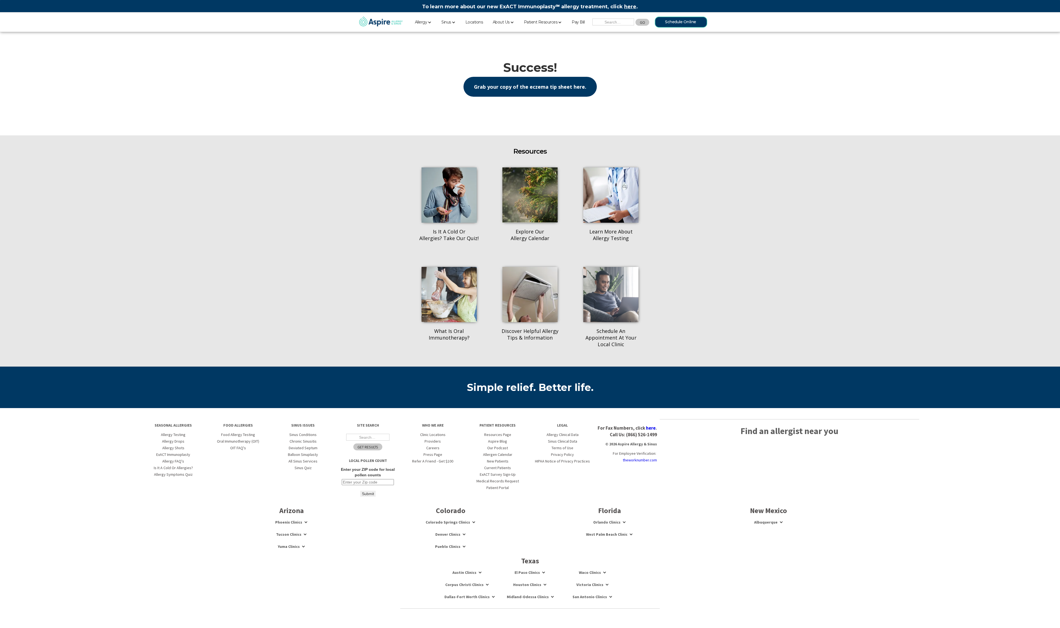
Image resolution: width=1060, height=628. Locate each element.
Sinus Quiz (303, 467)
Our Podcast (497, 447)
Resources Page (497, 434)
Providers (433, 441)
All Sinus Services (302, 461)
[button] (423, 21)
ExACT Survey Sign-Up (498, 474)
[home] (381, 21)
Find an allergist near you (789, 431)
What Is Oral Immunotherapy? (449, 334)
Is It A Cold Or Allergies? (173, 467)
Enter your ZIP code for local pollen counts (368, 472)
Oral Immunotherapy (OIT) (238, 441)
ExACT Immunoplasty (173, 454)
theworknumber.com (640, 460)
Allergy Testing (173, 434)
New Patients (497, 461)
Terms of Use (562, 447)
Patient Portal (497, 487)
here (630, 7)
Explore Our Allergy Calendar (530, 234)
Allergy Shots (173, 447)
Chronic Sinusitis (303, 441)
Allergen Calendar (497, 454)
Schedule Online (680, 21)
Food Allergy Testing (238, 434)
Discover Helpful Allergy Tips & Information (530, 334)
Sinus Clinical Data (562, 441)
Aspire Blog (497, 441)
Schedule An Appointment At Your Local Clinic (611, 338)
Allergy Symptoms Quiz (173, 474)
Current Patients (497, 467)
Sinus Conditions (303, 434)
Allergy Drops (173, 441)
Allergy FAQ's (173, 461)
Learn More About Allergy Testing (611, 234)
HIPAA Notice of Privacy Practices (562, 461)
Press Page (432, 454)
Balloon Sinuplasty (303, 454)
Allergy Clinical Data (563, 434)
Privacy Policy (562, 454)
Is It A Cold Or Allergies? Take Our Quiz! (449, 234)
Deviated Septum (303, 447)
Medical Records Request (497, 481)
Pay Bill (578, 22)
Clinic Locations (433, 434)
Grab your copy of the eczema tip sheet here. (530, 86)
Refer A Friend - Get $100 (432, 461)
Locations (474, 22)
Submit (368, 494)
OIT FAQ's (238, 447)
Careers (432, 447)
